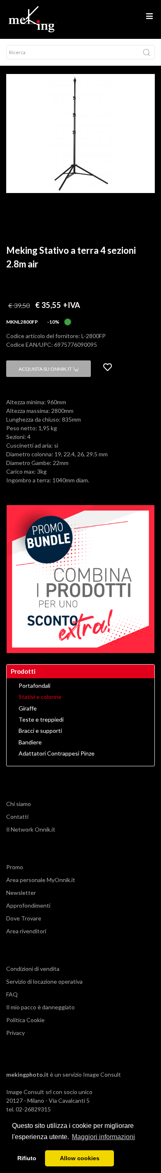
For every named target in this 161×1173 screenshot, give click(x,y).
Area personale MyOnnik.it (40, 879)
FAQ (12, 994)
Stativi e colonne (40, 697)
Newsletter (21, 892)
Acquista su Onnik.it (46, 369)
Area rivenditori (26, 931)
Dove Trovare (23, 918)
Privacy (15, 1032)
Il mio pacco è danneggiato (40, 1007)
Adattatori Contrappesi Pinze (57, 753)
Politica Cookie (25, 1019)
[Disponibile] (68, 320)
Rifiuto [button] (26, 1158)
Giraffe (28, 708)
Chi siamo (18, 803)
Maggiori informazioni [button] (103, 1136)
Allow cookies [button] (79, 1158)
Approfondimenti (28, 905)
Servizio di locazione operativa (44, 981)
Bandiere (30, 742)
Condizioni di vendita (32, 968)
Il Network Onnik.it (30, 829)
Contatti (17, 816)
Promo (14, 866)
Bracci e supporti (40, 730)
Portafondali (34, 685)
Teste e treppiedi (41, 719)
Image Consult (102, 1074)
